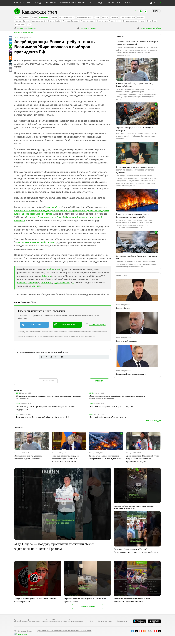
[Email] (10, 66)
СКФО (118, 21)
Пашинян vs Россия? (88, 28)
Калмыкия (140, 17)
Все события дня (153, 421)
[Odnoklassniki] (10, 58)
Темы (28, 3)
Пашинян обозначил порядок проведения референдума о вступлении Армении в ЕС (65, 458)
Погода (128, 3)
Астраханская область (66, 17)
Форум (81, 3)
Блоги (91, 3)
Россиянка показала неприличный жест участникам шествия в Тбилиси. (132, 600)
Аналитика (51, 3)
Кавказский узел (53, 207)
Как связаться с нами (105, 621)
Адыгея (34, 17)
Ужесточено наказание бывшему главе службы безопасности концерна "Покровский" (48, 397)
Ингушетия (114, 17)
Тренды (38, 3)
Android (50, 269)
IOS (58, 269)
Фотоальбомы (114, 3)
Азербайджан (43, 17)
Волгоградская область (84, 17)
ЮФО (29, 24)
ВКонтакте (46, 282)
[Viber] (10, 50)
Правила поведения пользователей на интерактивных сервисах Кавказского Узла (64, 631)
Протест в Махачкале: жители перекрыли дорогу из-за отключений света (136, 507)
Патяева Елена (123, 307)
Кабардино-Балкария (128, 17)
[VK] (10, 38)
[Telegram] (10, 42)
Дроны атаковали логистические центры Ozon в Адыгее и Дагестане (105, 457)
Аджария (26, 17)
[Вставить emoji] (62, 357)
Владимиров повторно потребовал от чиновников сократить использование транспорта (117, 397)
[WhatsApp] (10, 46)
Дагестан (105, 17)
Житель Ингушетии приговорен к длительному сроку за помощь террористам (46, 408)
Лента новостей (28, 33)
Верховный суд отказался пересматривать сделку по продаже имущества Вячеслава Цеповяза (135, 169)
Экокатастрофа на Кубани (150, 28)
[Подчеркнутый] (51, 357)
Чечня (142, 21)
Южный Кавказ (20, 24)
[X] (10, 54)
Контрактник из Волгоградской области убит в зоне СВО (42, 416)
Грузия (97, 17)
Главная (17, 33)
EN (160, 3)
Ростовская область (87, 21)
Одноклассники (62, 282)
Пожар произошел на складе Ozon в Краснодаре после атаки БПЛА (132, 215)
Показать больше (87, 606)
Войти (155, 11)
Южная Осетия (151, 21)
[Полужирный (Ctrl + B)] (41, 357)
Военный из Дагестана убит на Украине (107, 416)
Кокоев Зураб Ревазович (127, 340)
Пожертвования (122, 621)
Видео (101, 3)
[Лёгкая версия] (151, 3)
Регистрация (48, 380)
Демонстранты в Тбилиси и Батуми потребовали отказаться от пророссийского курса (142, 458)
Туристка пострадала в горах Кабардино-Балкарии (135, 129)
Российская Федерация (70, 21)
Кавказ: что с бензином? (26, 28)
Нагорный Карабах (54, 21)
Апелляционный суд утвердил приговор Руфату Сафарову (134, 84)
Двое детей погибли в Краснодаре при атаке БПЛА (136, 257)
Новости (18, 3)
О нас (91, 621)
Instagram (33, 282)
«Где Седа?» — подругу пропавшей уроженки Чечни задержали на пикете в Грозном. (54, 546)
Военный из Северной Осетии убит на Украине (111, 406)
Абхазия (18, 17)
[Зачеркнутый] (55, 357)
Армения (54, 17)
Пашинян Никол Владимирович (130, 373)
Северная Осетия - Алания (105, 21)
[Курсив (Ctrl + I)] (46, 357)
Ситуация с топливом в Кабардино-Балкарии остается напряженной (137, 43)
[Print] (10, 70)
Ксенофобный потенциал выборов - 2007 (35, 242)
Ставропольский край (130, 21)
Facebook (22, 282)
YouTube (36, 286)
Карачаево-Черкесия (22, 21)
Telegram (46, 276)
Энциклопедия (67, 3)
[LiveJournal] (10, 62)
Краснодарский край (38, 21)
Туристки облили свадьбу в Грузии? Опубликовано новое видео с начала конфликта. (136, 550)
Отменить (99, 381)
